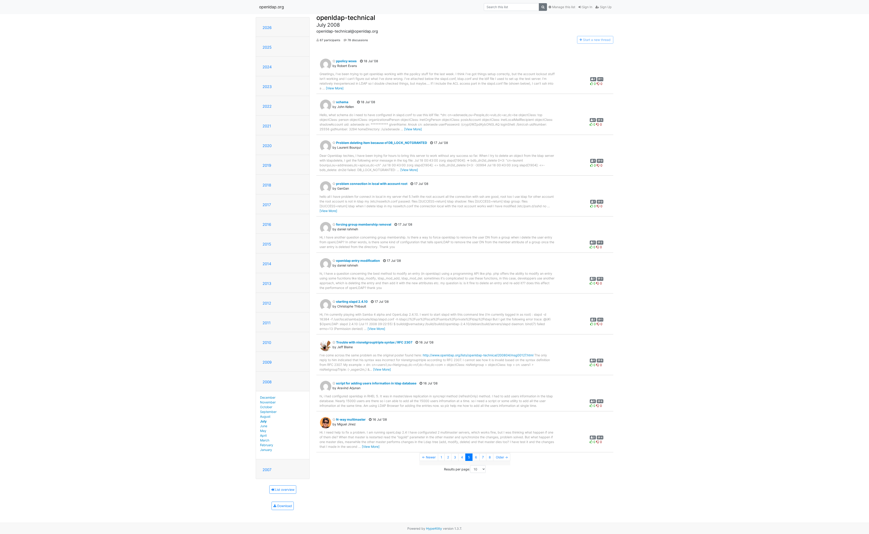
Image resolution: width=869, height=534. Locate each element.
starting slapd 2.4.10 (351, 301)
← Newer (429, 457)
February (266, 445)
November (268, 402)
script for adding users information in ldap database (375, 383)
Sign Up (605, 7)
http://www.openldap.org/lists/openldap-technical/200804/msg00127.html (478, 355)
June (263, 426)
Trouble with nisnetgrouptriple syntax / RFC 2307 (373, 342)
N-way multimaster (350, 419)
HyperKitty (434, 528)
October (266, 407)
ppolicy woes (346, 61)
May (263, 431)
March (264, 440)
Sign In (586, 7)
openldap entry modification (357, 260)
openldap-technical (345, 17)
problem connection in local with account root (371, 184)
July (263, 421)
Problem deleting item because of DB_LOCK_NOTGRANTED (381, 143)
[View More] (335, 88)
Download (284, 506)
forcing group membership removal (363, 224)
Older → (502, 457)
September (268, 412)
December (267, 397)
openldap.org (271, 7)
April (263, 435)
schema (341, 102)
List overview (284, 489)
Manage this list (563, 7)
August (265, 416)
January (266, 450)
